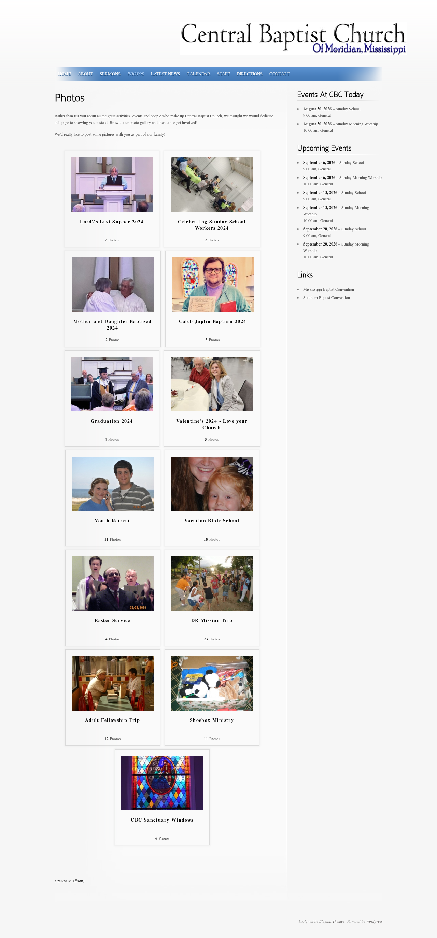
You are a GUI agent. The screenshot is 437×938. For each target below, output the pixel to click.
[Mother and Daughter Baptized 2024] (113, 310)
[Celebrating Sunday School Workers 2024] (212, 210)
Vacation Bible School (211, 520)
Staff (223, 74)
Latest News (165, 74)
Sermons (110, 74)
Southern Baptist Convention (326, 297)
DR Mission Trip (211, 620)
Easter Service (112, 620)
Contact (279, 74)
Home (64, 74)
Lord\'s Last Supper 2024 (112, 221)
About (85, 74)
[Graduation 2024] (112, 409)
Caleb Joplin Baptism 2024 (212, 321)
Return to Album (69, 880)
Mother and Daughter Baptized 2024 (112, 324)
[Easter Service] (113, 609)
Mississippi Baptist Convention (328, 289)
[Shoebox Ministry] (212, 709)
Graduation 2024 (112, 421)
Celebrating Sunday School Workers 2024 (212, 225)
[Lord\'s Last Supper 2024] (112, 210)
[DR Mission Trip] (212, 609)
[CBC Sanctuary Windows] (162, 808)
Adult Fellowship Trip (112, 720)
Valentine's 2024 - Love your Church (212, 424)
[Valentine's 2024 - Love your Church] (212, 409)
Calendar (198, 74)
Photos (135, 74)
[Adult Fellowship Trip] (113, 709)
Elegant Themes (331, 921)
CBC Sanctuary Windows (162, 819)
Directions (250, 74)
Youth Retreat (112, 520)
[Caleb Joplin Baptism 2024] (213, 310)
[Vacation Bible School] (212, 509)
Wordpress (374, 921)
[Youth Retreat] (113, 509)
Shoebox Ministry (212, 720)
